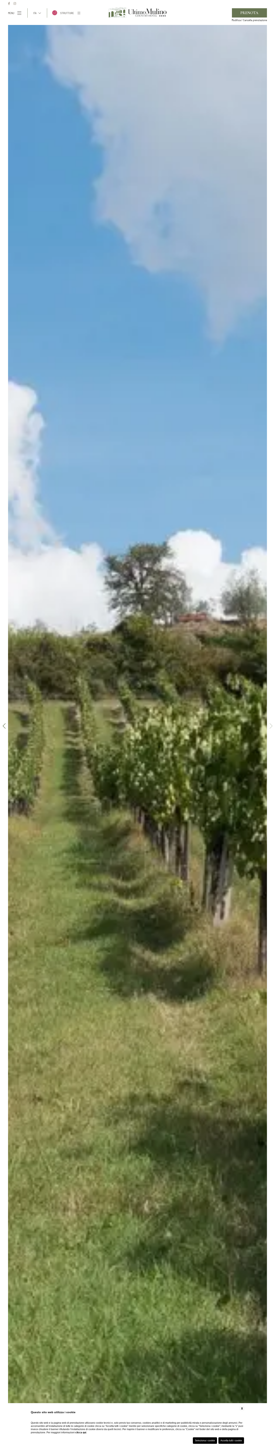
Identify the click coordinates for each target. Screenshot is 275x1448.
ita (34, 13)
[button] (271, 726)
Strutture (67, 12)
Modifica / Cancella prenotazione (249, 20)
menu (11, 12)
